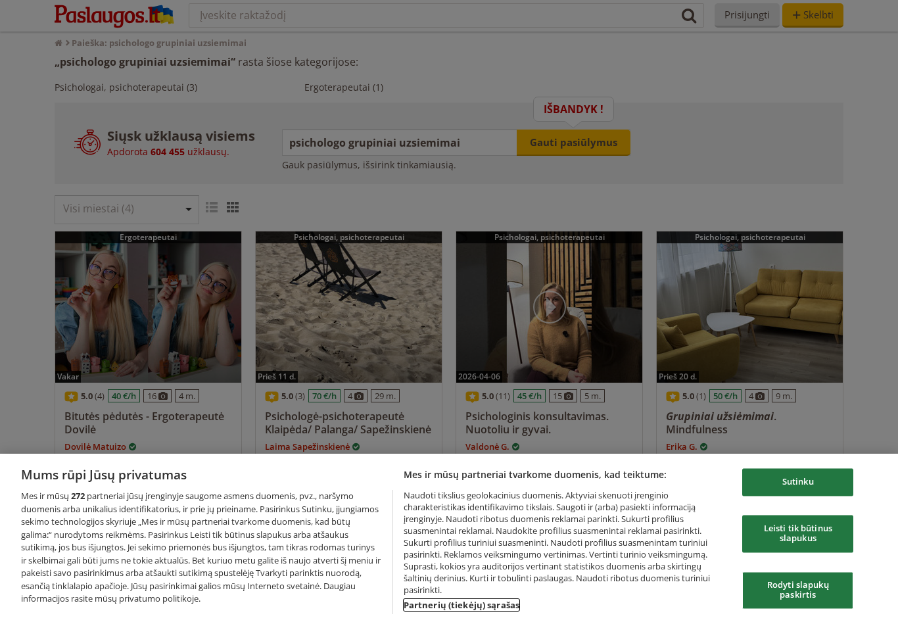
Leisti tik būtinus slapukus (798, 533)
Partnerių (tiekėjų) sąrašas (462, 605)
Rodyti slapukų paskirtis (798, 590)
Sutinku (798, 482)
